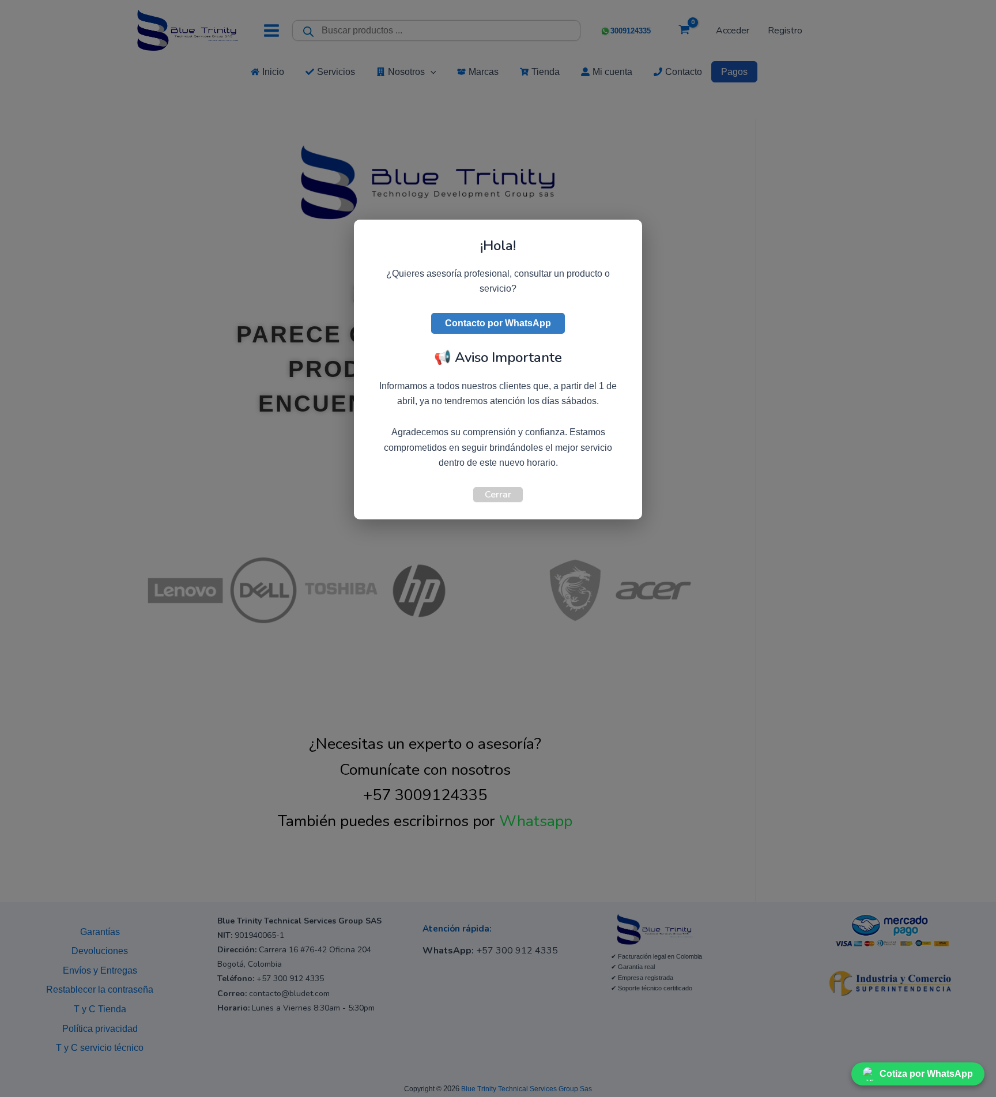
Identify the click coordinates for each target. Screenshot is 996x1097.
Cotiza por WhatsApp (926, 1074)
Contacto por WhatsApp (498, 323)
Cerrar (498, 494)
